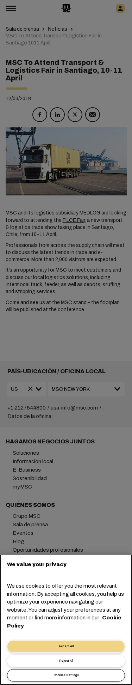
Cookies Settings (66, 675)
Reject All (66, 660)
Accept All (66, 646)
